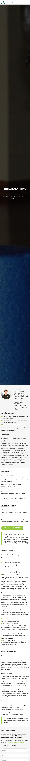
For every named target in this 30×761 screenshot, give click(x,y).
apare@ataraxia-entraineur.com (15, 742)
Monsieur (14, 745)
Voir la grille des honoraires (12, 528)
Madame (6, 745)
